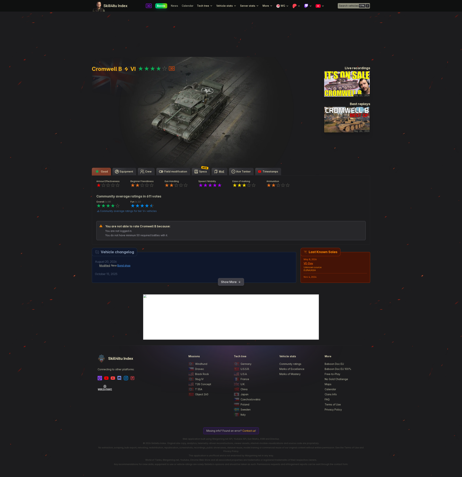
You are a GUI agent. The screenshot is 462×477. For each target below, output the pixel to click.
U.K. (243, 384)
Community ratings (290, 363)
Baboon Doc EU (334, 363)
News (174, 5)
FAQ (327, 399)
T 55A (198, 389)
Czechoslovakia (250, 399)
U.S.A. (244, 374)
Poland (245, 404)
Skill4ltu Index (115, 6)
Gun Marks (253, 439)
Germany (246, 363)
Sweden (246, 409)
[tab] (101, 171)
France (245, 379)
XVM (262, 439)
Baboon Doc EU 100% (338, 368)
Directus (274, 439)
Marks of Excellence (291, 368)
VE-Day (308, 263)
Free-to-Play (332, 374)
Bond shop (123, 265)
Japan (244, 394)
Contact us (248, 430)
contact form (341, 464)
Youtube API (240, 439)
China (244, 389)
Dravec (199, 368)
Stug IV (199, 379)
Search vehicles (349, 5)
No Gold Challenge (336, 379)
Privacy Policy (333, 409)
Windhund (201, 363)
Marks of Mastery (290, 374)
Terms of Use (333, 404)
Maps (328, 384)
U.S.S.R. (245, 368)
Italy (243, 414)
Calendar (187, 5)
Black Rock (202, 374)
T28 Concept (203, 384)
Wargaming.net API (222, 439)
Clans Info (331, 394)
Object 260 (201, 394)
